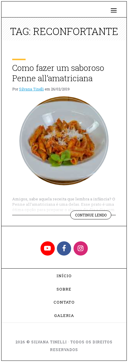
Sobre (64, 289)
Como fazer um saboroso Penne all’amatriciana (58, 73)
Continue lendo (93, 215)
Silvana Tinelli (31, 89)
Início (64, 275)
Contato (64, 302)
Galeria (64, 315)
